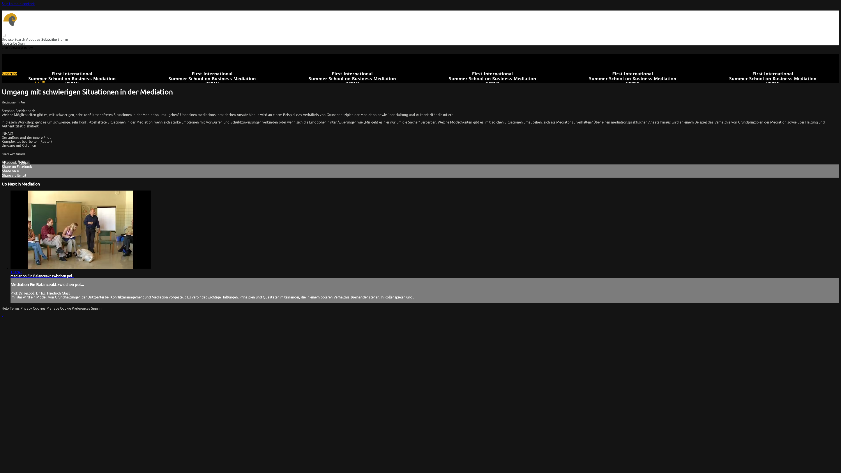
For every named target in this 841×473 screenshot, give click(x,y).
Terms (15, 308)
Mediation (8, 102)
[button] (4, 35)
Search (20, 39)
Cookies (39, 308)
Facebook (10, 162)
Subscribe (9, 74)
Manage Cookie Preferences (68, 308)
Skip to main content (18, 4)
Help (6, 308)
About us (33, 39)
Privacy (27, 308)
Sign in (63, 39)
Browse (8, 39)
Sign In (23, 43)
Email (25, 162)
